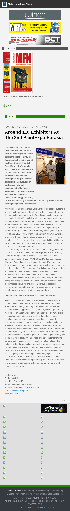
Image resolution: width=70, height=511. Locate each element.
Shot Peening (28, 491)
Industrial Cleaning (24, 494)
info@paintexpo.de (20, 391)
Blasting (10, 494)
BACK (8, 106)
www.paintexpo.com (14, 394)
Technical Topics (13, 491)
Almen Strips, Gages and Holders (48, 494)
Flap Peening (57, 491)
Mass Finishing (42, 491)
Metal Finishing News (19, 4)
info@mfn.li (48, 507)
